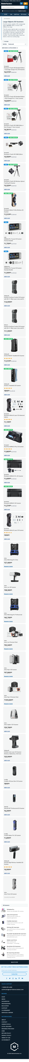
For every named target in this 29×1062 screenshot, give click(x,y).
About (4, 1019)
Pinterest (19, 978)
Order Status (6, 1024)
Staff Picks (16, 14)
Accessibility (6, 1040)
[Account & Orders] (21, 3)
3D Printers (23, 14)
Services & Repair (7, 1012)
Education (5, 1006)
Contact (4, 1022)
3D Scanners (7, 18)
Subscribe (14, 974)
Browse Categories (9, 48)
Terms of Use (6, 1037)
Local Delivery (6, 1026)
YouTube (22, 978)
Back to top (14, 962)
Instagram (12, 978)
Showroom (5, 1001)
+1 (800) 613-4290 (7, 987)
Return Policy (6, 1033)
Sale (11, 14)
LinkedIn (16, 978)
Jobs (3, 1031)
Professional (6, 1003)
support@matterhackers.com (12, 989)
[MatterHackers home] (6, 4)
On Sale (6, 41)
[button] (14, 11)
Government (6, 1010)
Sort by (5, 44)
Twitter (9, 978)
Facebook (6, 978)
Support (4, 1008)
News (3, 999)
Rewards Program (8, 1028)
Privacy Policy (6, 1035)
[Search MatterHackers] (26, 7)
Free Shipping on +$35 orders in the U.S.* (11, 0)
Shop (3, 997)
